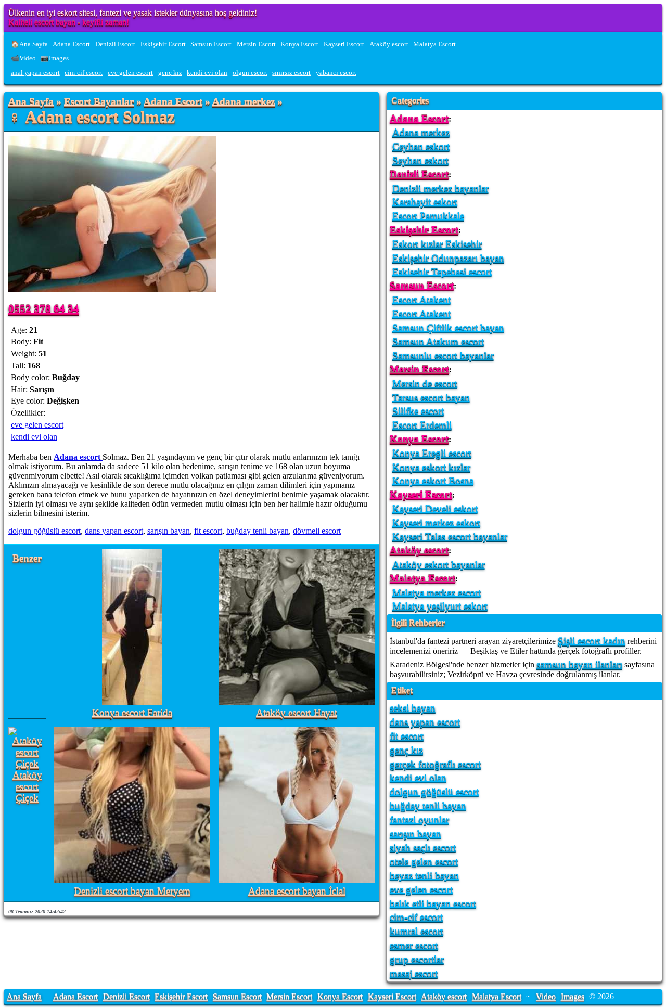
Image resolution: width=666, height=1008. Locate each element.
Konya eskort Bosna (432, 480)
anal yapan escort (35, 72)
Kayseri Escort (344, 44)
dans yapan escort (114, 530)
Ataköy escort (388, 44)
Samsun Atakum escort (438, 340)
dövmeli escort (317, 530)
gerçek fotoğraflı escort (435, 763)
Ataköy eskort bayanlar (438, 564)
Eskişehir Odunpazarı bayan (448, 257)
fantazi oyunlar (419, 819)
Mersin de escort (424, 383)
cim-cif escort (84, 72)
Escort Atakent (421, 299)
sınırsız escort (291, 72)
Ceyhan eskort (421, 145)
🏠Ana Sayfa (29, 44)
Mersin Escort (256, 44)
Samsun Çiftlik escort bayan (448, 327)
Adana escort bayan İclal (296, 891)
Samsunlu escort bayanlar (443, 355)
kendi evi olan (207, 72)
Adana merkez (243, 101)
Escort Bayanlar (99, 101)
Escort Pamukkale (428, 215)
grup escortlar (417, 958)
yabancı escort (336, 72)
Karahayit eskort (424, 201)
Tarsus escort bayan (431, 397)
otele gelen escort (424, 861)
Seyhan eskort (420, 159)
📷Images (55, 58)
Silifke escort (418, 410)
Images (572, 996)
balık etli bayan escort (433, 903)
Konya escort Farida (132, 712)
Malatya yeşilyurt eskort (440, 605)
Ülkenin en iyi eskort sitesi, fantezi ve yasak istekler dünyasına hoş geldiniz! (132, 12)
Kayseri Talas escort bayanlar (449, 536)
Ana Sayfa (31, 101)
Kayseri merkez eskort (436, 522)
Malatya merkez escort (436, 592)
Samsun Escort (211, 44)
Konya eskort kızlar (431, 466)
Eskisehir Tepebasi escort (442, 271)
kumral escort (416, 930)
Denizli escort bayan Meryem (132, 891)
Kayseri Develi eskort (435, 508)
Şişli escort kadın (591, 640)
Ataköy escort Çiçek (27, 787)
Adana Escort (71, 44)
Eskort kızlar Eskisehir (437, 243)
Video (546, 996)
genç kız (170, 72)
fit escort (208, 530)
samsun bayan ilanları (579, 663)
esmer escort (414, 944)
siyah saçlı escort (423, 847)
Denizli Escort (115, 44)
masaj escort (414, 972)
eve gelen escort (130, 72)
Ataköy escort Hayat (296, 712)
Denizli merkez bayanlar (440, 188)
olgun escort (250, 72)
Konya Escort (299, 44)
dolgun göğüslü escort (44, 530)
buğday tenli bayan (257, 530)
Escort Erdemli (422, 424)
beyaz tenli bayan (424, 875)
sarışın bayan (168, 530)
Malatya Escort (434, 44)
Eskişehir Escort (163, 44)
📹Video (23, 58)
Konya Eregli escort (431, 452)
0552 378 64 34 (43, 308)
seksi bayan (413, 707)
